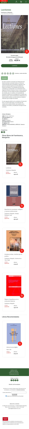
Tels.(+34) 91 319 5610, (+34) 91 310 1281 (14, 407)
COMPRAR (14, 65)
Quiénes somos (13, 370)
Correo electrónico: (7, 392)
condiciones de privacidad (17, 396)
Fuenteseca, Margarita (6, 12)
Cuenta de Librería (14, 371)
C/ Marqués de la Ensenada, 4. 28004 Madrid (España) (14, 405)
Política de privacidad (14, 372)
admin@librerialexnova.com (14, 408)
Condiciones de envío (14, 374)
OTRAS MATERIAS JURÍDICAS (13, 124)
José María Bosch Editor (7, 13)
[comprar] (22, 145)
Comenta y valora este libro (21, 73)
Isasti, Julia (9, 349)
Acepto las (15, 396)
